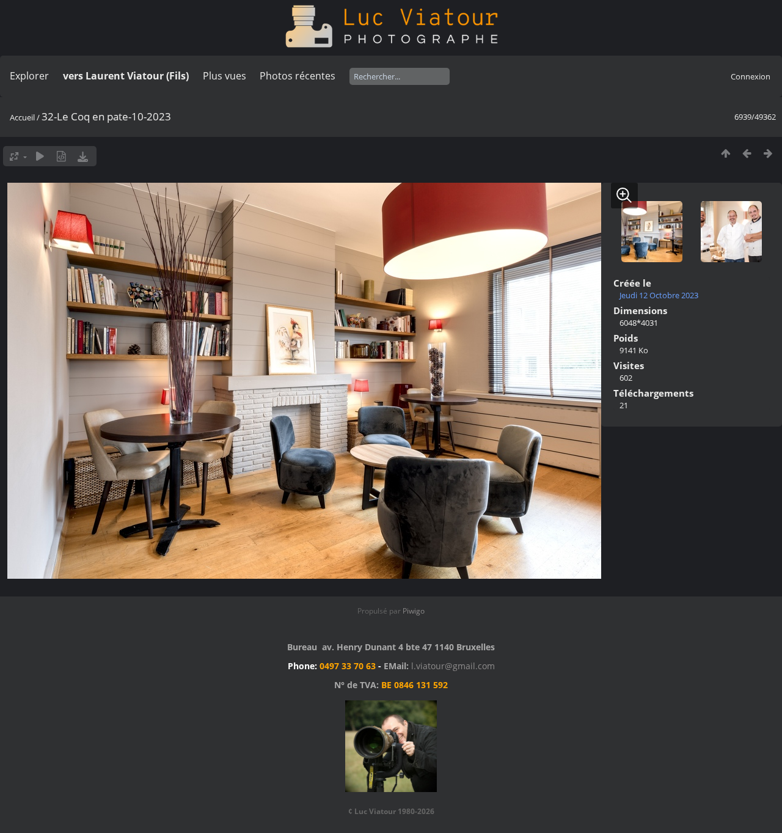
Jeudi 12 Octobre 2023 (658, 295)
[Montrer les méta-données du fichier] (61, 156)
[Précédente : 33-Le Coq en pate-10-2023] (747, 153)
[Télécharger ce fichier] (82, 156)
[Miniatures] (725, 153)
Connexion (750, 76)
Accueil (22, 117)
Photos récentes (297, 76)
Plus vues (224, 76)
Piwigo (414, 611)
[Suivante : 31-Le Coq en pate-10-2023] (768, 153)
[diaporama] (40, 156)
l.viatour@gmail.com (453, 666)
